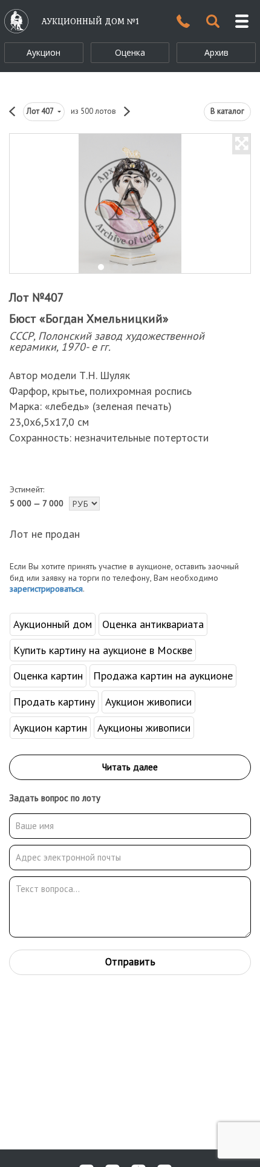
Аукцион (43, 52)
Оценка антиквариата (153, 624)
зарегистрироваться (46, 588)
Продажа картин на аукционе (163, 676)
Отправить (130, 961)
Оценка (130, 52)
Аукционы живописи (143, 728)
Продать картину (54, 702)
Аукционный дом (52, 624)
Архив (216, 52)
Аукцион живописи (148, 702)
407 (41, 111)
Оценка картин (48, 676)
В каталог (227, 111)
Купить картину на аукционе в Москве (102, 650)
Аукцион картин (50, 728)
